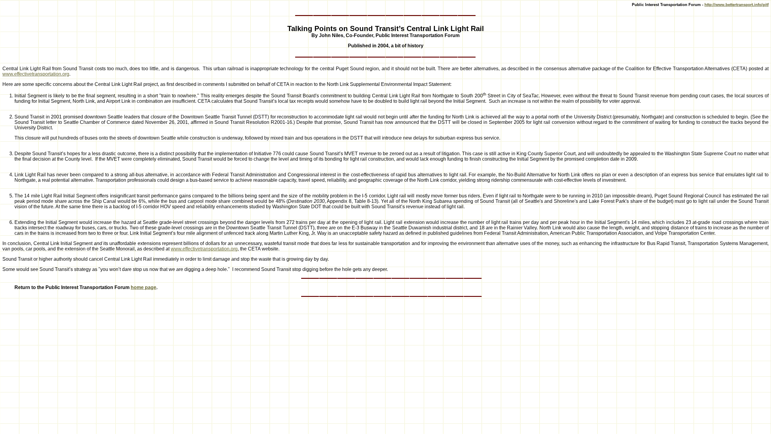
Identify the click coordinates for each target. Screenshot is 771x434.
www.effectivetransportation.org (35, 74)
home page (143, 287)
